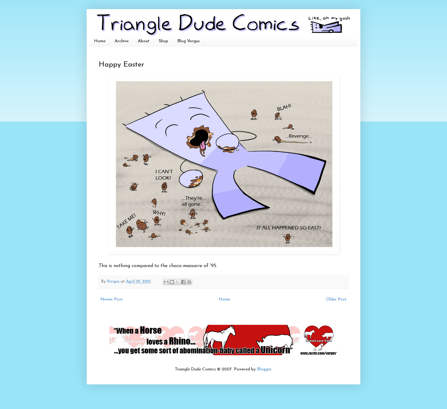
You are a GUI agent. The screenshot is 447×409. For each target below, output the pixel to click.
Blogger (264, 369)
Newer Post (111, 299)
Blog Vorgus (188, 41)
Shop (163, 41)
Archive (122, 41)
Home (100, 41)
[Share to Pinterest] (189, 282)
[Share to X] (178, 282)
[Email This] (166, 282)
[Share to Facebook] (183, 282)
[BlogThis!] (172, 282)
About (144, 41)
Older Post (336, 299)
